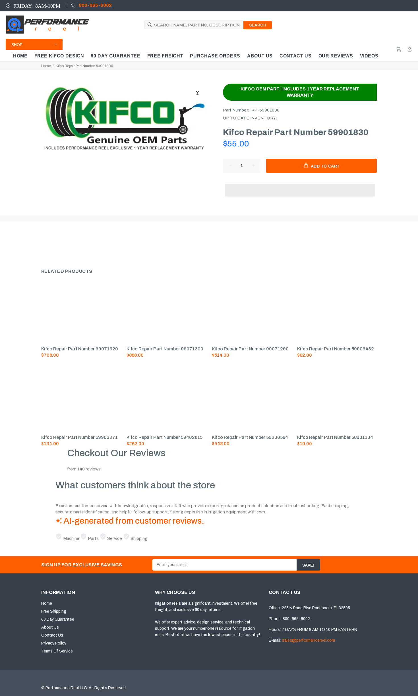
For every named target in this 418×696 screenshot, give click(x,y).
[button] (300, 185)
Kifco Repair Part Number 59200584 (250, 437)
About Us (50, 627)
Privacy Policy (53, 643)
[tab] (41, 242)
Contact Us (52, 635)
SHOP (16, 44)
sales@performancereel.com (308, 640)
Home (46, 66)
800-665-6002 (95, 5)
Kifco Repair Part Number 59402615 (164, 437)
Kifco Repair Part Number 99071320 (79, 348)
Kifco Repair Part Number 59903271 (79, 437)
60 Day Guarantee (57, 619)
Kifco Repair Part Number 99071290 (250, 348)
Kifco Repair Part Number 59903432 (335, 348)
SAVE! (308, 565)
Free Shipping (53, 611)
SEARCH (257, 25)
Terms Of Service (57, 651)
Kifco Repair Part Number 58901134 (335, 437)
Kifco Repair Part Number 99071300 (165, 348)
